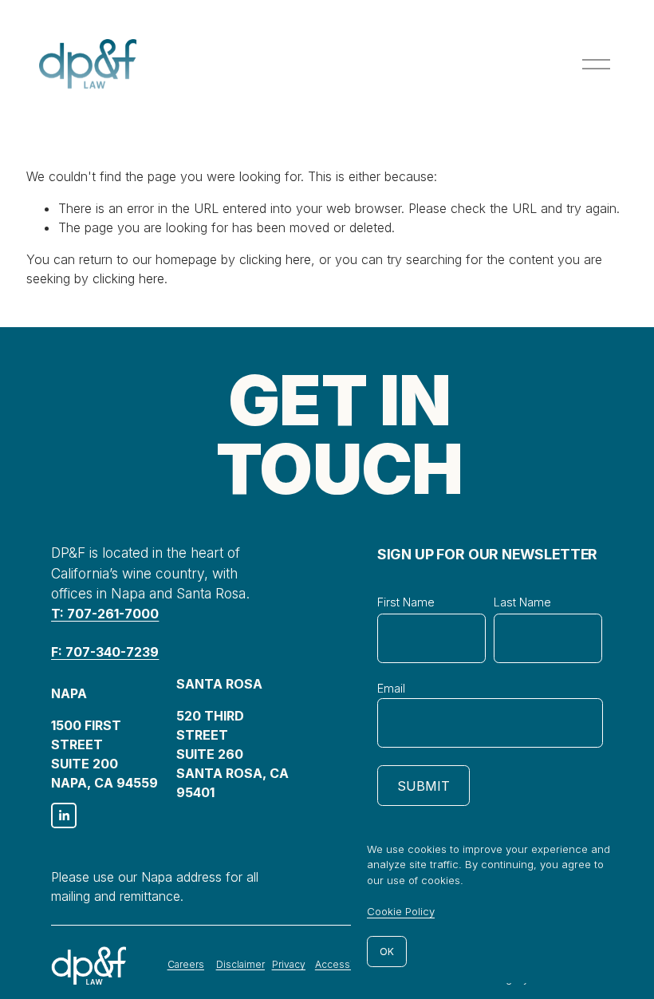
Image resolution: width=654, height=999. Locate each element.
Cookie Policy (401, 911)
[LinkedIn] (64, 815)
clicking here (275, 259)
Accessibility (345, 964)
